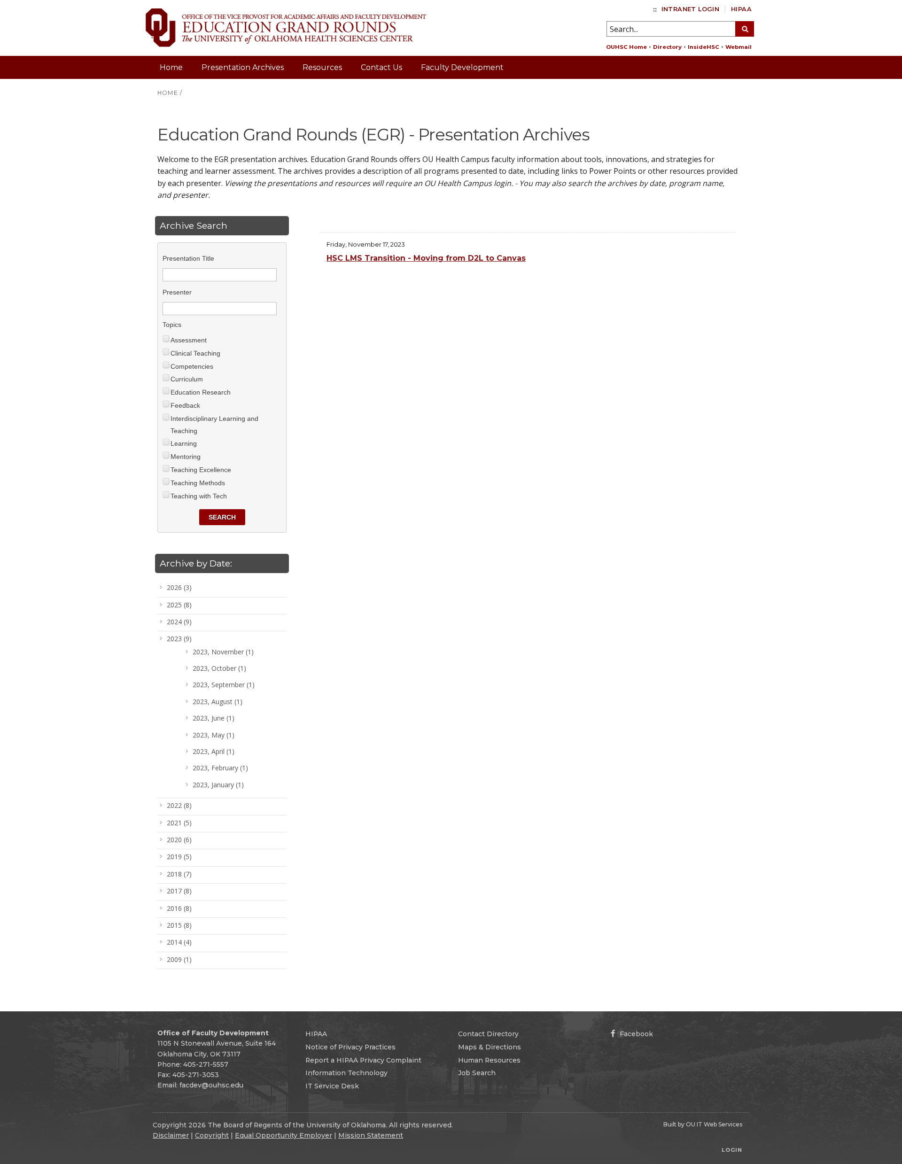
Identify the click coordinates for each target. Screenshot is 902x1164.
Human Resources (489, 1060)
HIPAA (741, 9)
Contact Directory (488, 1034)
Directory (667, 47)
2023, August (217, 701)
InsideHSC (703, 47)
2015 (179, 925)
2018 (179, 873)
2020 (179, 839)
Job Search (477, 1073)
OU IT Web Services (714, 1124)
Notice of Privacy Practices (350, 1047)
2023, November (223, 651)
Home (171, 67)
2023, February (220, 767)
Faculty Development (462, 67)
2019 (179, 856)
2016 (179, 908)
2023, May (213, 734)
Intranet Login (690, 9)
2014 (179, 942)
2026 (179, 587)
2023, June (213, 718)
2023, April (213, 751)
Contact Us (381, 67)
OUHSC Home (626, 47)
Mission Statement (370, 1135)
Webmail (738, 47)
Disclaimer (171, 1135)
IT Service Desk (332, 1086)
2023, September (224, 684)
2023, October (219, 668)
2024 (179, 621)
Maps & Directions (489, 1047)
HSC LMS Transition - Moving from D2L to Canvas (426, 258)
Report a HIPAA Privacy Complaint (363, 1060)
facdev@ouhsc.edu (211, 1085)
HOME (167, 92)
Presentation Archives (243, 67)
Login (732, 1150)
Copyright (212, 1135)
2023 (179, 638)
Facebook (635, 1034)
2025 (179, 604)
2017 (179, 890)
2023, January (218, 784)
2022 (179, 805)
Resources (322, 67)
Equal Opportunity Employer (283, 1135)
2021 (179, 822)
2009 (179, 959)
